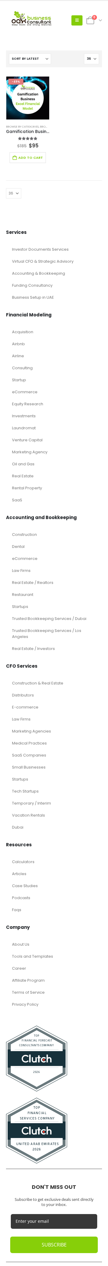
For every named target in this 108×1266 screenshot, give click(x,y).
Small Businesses (29, 767)
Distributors (23, 695)
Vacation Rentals (28, 815)
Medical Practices (29, 743)
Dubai (17, 827)
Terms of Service (28, 992)
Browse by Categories (22, 126)
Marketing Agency (29, 452)
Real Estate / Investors (33, 648)
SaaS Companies (29, 755)
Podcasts (21, 898)
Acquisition (22, 332)
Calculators (23, 862)
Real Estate (23, 476)
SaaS (17, 500)
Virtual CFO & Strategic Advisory (43, 261)
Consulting (22, 368)
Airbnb (18, 344)
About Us (20, 944)
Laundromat (24, 428)
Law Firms (21, 570)
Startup (19, 380)
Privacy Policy (25, 1004)
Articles (19, 874)
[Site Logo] (33, 20)
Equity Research (27, 404)
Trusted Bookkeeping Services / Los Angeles (46, 633)
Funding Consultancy (32, 285)
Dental (18, 546)
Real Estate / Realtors (32, 582)
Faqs (16, 910)
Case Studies (25, 886)
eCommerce (25, 392)
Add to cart (30, 157)
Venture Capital (27, 440)
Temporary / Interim (31, 803)
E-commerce (25, 707)
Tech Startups (25, 791)
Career (19, 968)
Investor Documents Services (40, 249)
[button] (76, 20)
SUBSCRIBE (54, 1244)
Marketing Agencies (31, 731)
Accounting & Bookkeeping (38, 273)
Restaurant (22, 594)
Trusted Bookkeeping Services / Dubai (49, 618)
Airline (18, 356)
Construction (24, 534)
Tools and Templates (32, 956)
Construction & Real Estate (37, 683)
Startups (20, 606)
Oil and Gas (23, 464)
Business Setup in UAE (33, 297)
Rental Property (27, 488)
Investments (24, 416)
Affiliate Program (28, 980)
